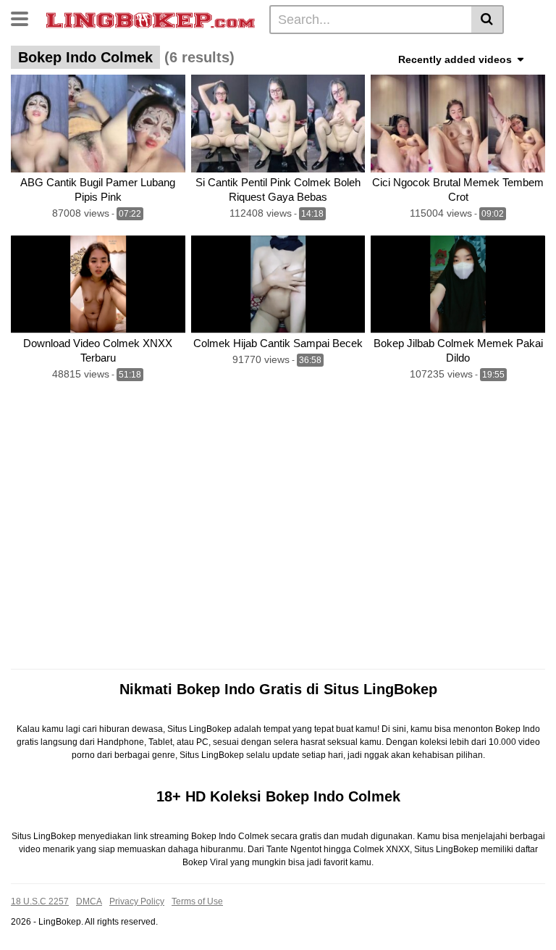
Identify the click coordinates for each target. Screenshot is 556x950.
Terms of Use (197, 901)
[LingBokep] (150, 18)
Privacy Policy (136, 901)
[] (487, 19)
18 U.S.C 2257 (40, 901)
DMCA (89, 901)
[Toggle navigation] (25, 17)
